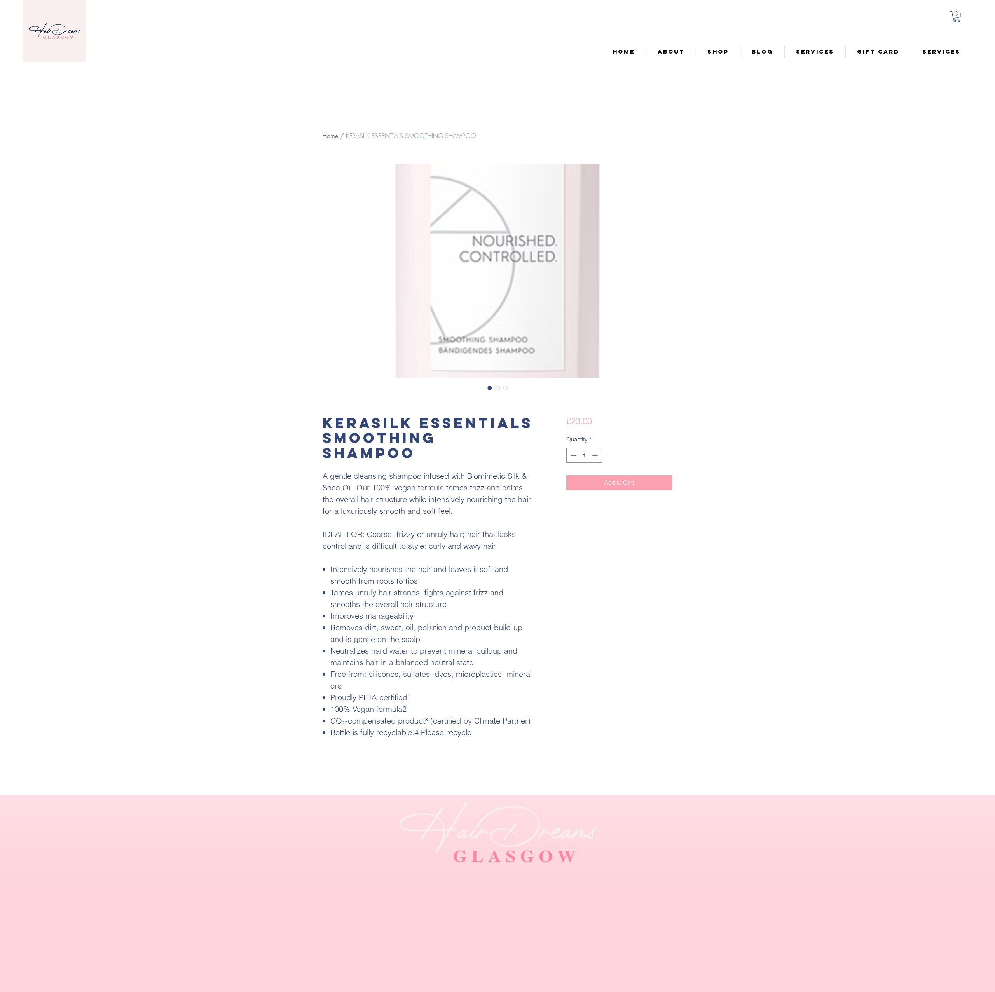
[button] (956, 16)
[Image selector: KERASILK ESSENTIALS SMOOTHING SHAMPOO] (490, 388)
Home (330, 135)
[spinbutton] (584, 455)
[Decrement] (572, 455)
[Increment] (595, 455)
